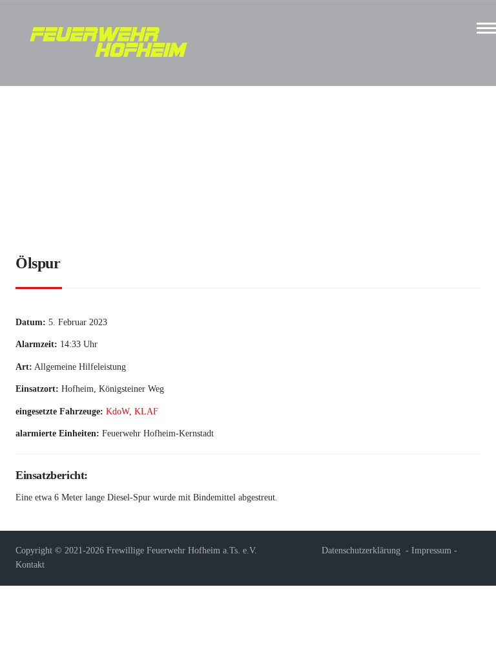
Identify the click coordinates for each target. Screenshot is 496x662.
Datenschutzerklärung (361, 550)
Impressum (431, 550)
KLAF (146, 411)
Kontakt (30, 565)
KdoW (117, 411)
